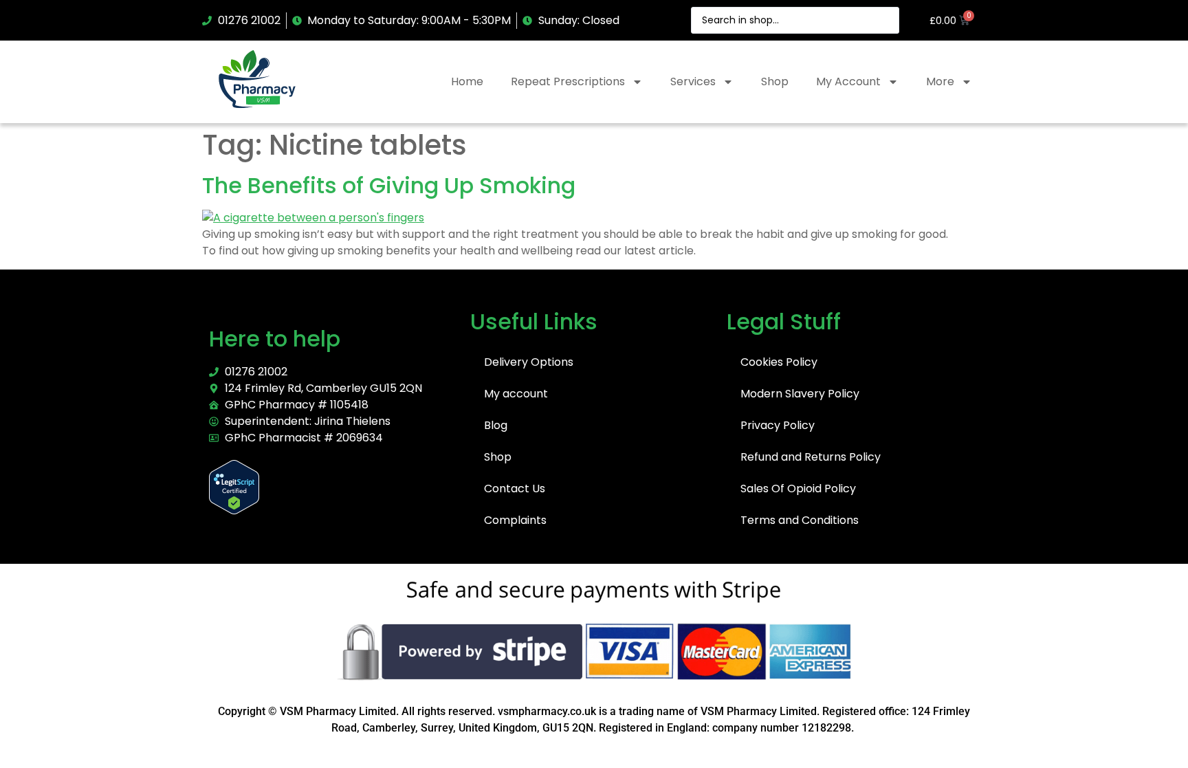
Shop (775, 81)
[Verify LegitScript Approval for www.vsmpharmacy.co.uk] (234, 510)
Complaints (515, 520)
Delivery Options (528, 362)
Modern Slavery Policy (799, 394)
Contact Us (514, 488)
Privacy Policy (777, 425)
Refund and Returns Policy (810, 457)
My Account (848, 81)
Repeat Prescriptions (568, 81)
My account (516, 394)
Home (467, 81)
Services (693, 81)
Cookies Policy (778, 362)
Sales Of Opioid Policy (798, 488)
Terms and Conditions (799, 520)
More (940, 81)
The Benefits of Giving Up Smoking (388, 185)
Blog (495, 425)
